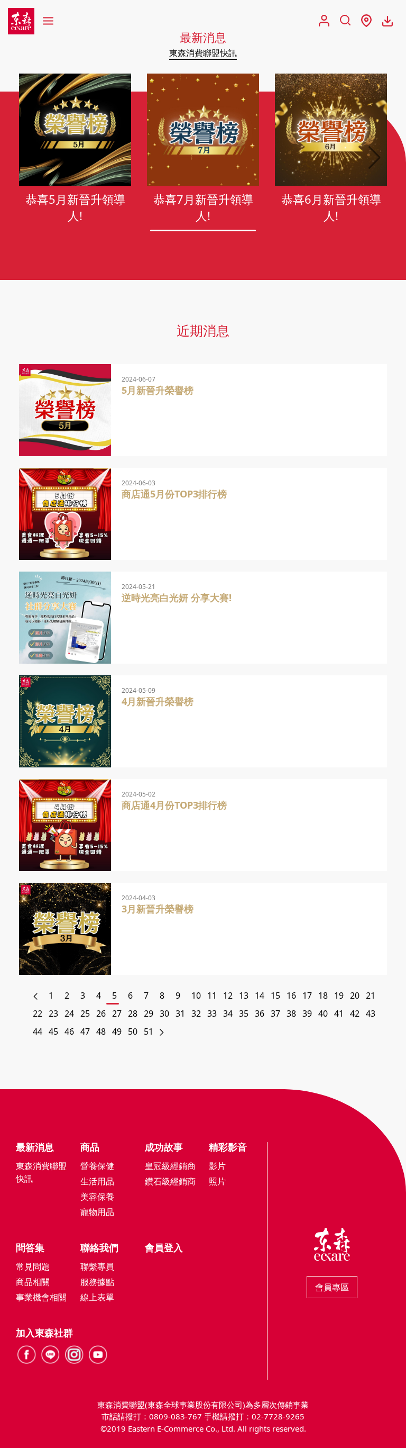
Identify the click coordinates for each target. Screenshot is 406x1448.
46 (68, 1031)
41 (338, 1013)
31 (180, 1013)
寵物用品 (97, 1212)
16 (291, 995)
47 (84, 1031)
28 (132, 1013)
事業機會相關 (41, 1297)
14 (259, 995)
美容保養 (97, 1196)
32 (195, 1013)
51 (148, 1031)
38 (291, 1013)
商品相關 (33, 1282)
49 (116, 1031)
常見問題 (33, 1266)
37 (275, 1013)
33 (211, 1013)
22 (37, 1013)
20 (354, 995)
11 (211, 995)
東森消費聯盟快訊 (203, 53)
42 (354, 1013)
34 (227, 1013)
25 (84, 1013)
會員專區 (332, 1287)
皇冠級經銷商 (170, 1166)
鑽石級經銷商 (170, 1181)
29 (148, 1013)
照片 (217, 1181)
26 (100, 1013)
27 (116, 1013)
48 (100, 1031)
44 (37, 1031)
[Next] (160, 1031)
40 (322, 1013)
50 (132, 1031)
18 (322, 995)
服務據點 (97, 1282)
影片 (217, 1166)
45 (53, 1031)
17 (306, 995)
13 (243, 995)
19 (338, 995)
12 (227, 995)
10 (195, 995)
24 (68, 1013)
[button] (374, 157)
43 (370, 1013)
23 (53, 1013)
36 (259, 1013)
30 (164, 1013)
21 (370, 995)
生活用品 (97, 1181)
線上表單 (97, 1297)
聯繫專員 (97, 1266)
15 (275, 995)
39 (306, 1013)
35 (243, 1013)
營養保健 (97, 1166)
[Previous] (33, 995)
